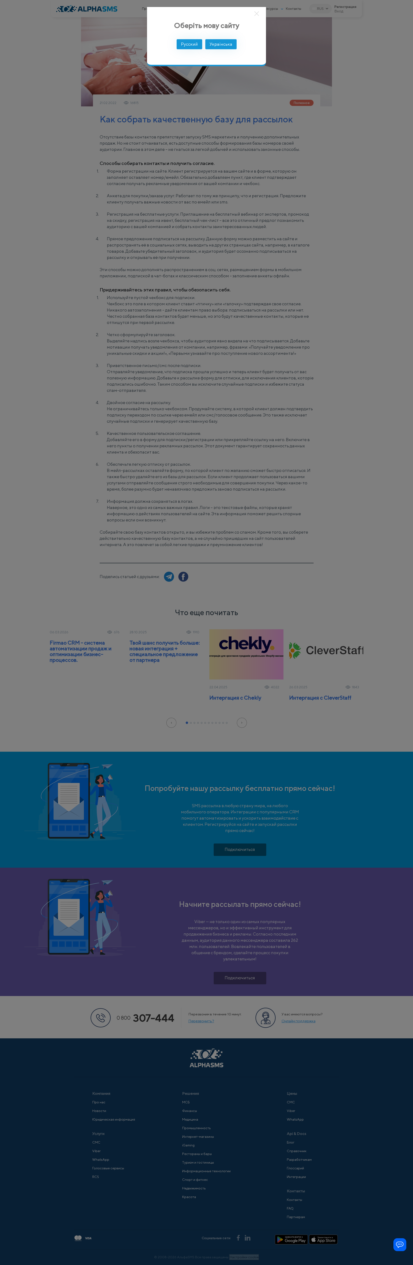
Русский (189, 44)
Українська (221, 44)
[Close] (257, 14)
